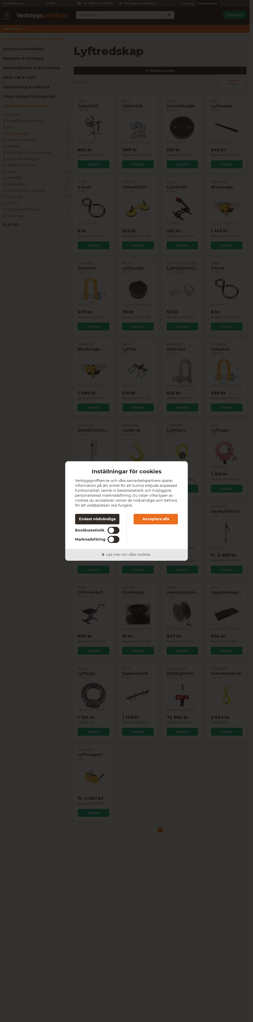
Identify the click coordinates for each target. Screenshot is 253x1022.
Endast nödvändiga (97, 519)
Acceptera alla (156, 519)
